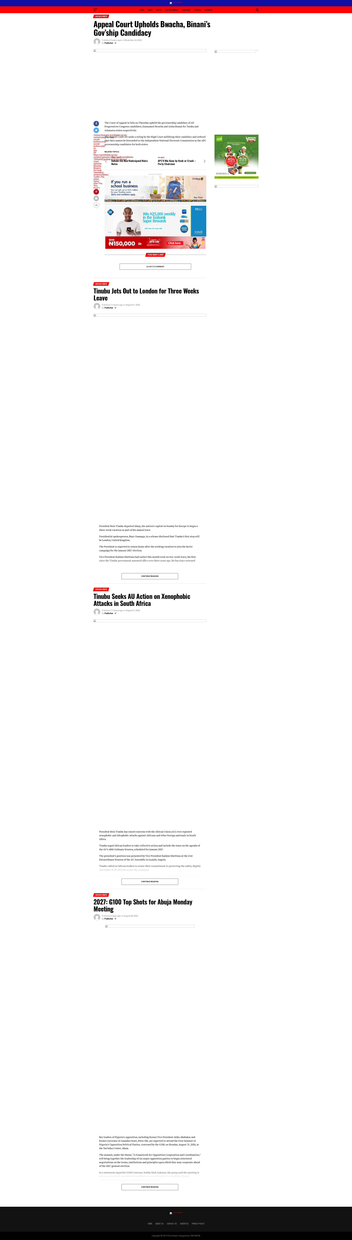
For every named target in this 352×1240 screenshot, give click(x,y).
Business (208, 9)
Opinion (197, 9)
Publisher (109, 43)
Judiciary (186, 9)
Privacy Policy (198, 1223)
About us (159, 1223)
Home (142, 9)
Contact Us (172, 1223)
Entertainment (172, 9)
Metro (159, 9)
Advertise (184, 1223)
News (150, 9)
